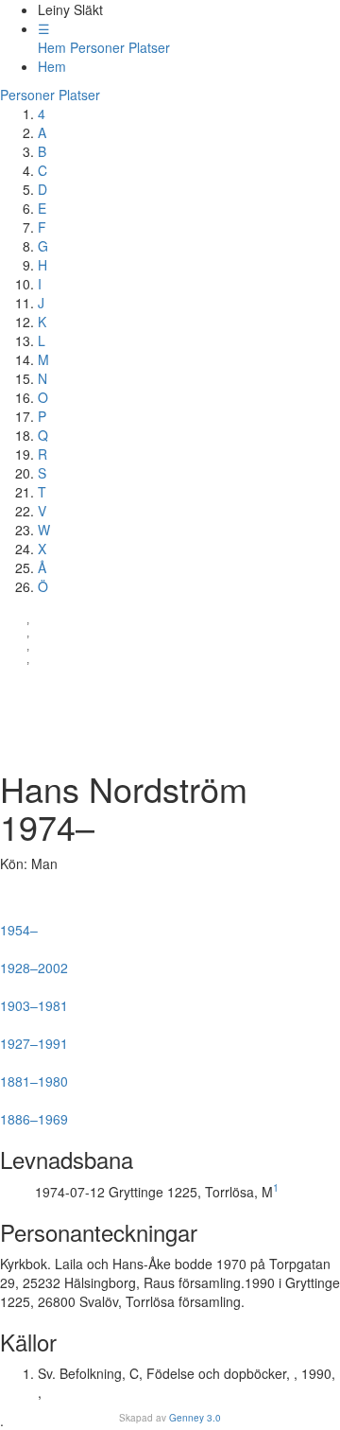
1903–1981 (37, 998)
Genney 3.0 (195, 1417)
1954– (30, 922)
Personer (97, 47)
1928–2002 (34, 960)
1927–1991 (34, 1036)
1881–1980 (38, 1073)
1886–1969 (35, 1111)
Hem (52, 47)
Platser (149, 47)
